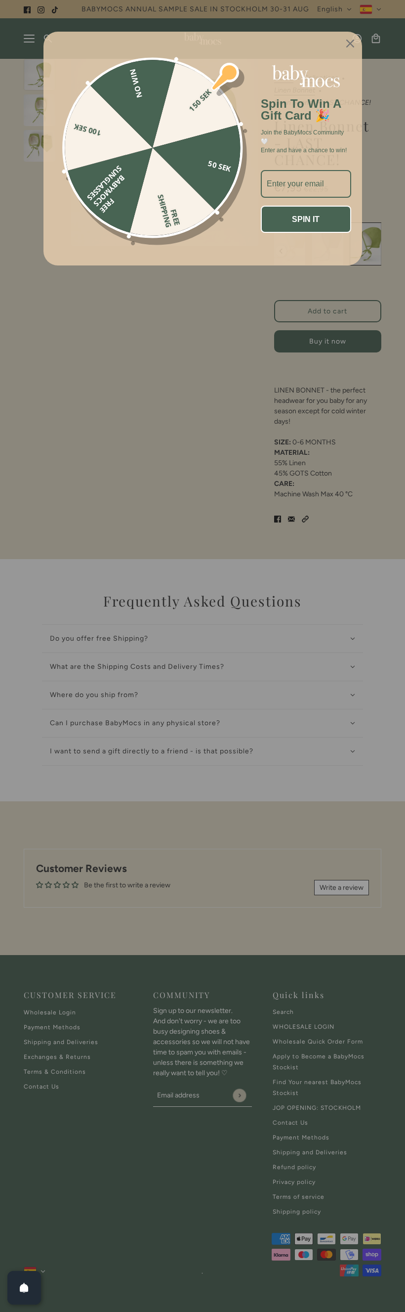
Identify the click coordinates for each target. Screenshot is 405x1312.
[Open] (24, 1288)
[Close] (350, 43)
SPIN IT (306, 219)
